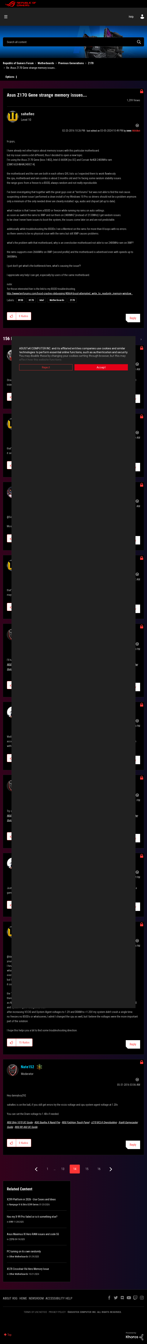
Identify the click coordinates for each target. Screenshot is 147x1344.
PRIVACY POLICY (57, 1312)
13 (62, 1169)
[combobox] (73, 41)
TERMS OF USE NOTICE (35, 1312)
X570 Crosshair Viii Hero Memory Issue (28, 1268)
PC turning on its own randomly (24, 1251)
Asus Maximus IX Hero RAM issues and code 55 (33, 1234)
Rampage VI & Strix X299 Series (24, 1204)
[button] (11, 316)
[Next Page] (110, 1169)
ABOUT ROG (10, 1298)
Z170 (90, 63)
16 (98, 1169)
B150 (20, 300)
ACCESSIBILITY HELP (59, 1298)
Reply (133, 318)
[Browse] (8, 17)
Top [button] (9, 1334)
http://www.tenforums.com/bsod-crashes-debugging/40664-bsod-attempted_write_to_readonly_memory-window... (70, 293)
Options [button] (9, 76)
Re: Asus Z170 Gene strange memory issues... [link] (31, 67)
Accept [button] (101, 367)
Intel (41, 300)
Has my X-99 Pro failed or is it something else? (32, 1216)
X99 (11, 1222)
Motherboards (46, 63)
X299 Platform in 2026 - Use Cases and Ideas (31, 1199)
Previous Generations (71, 63)
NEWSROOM (36, 1298)
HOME (23, 1298)
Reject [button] (46, 367)
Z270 (11, 1239)
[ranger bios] (140, 339)
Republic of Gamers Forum (18, 63)
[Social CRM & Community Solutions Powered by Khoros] (134, 1335)
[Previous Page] (36, 1169)
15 (86, 1169)
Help (131, 16)
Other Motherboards (18, 1256)
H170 (31, 300)
